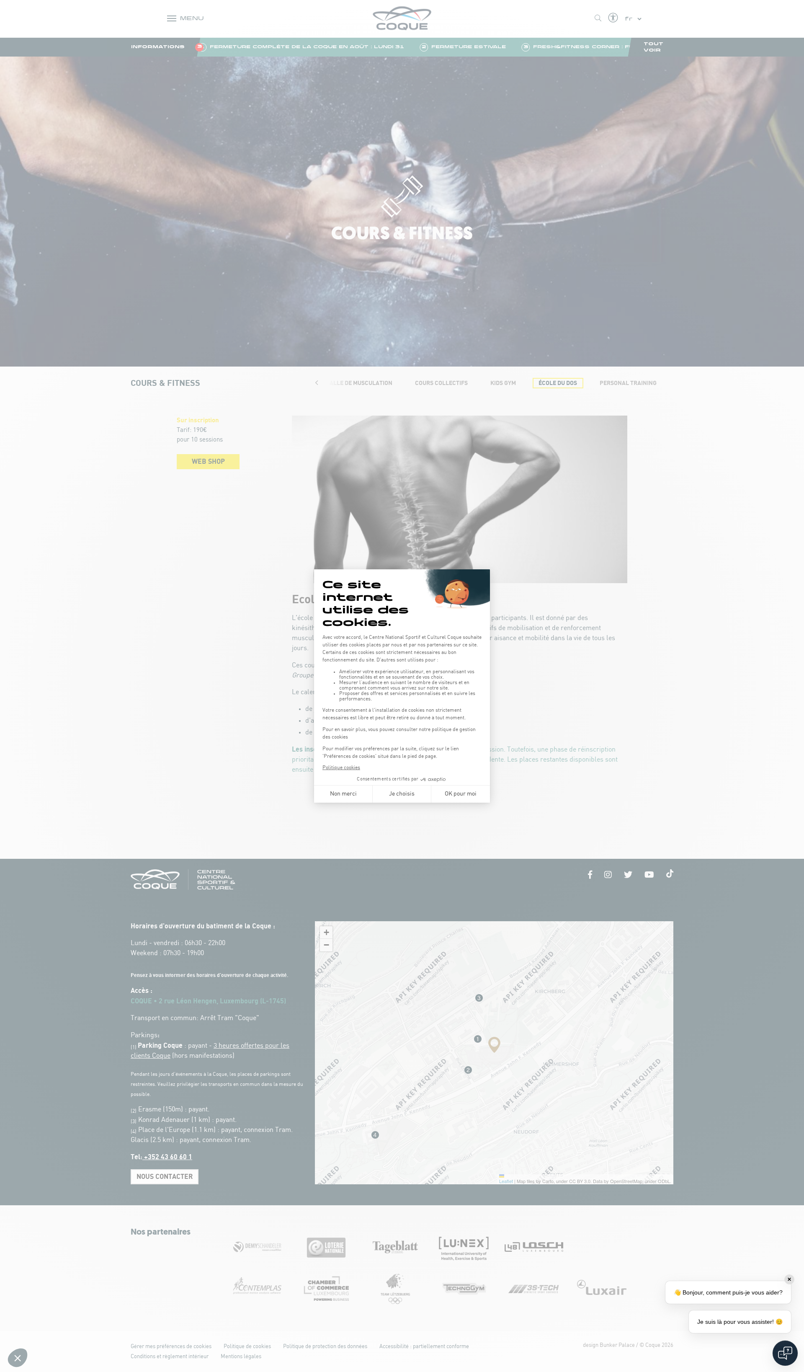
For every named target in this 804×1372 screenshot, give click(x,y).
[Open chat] (785, 1353)
